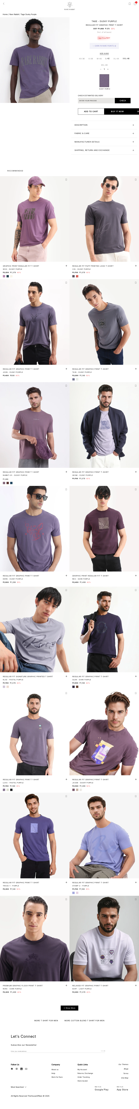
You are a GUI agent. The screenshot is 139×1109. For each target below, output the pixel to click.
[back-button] (4, 3)
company (55, 1064)
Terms (125, 1073)
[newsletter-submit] (103, 1051)
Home (5, 14)
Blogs (126, 1069)
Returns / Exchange (85, 1073)
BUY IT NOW (117, 111)
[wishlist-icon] (129, 4)
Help (53, 1073)
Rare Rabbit (14, 14)
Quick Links (83, 1064)
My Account (82, 1069)
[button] (66, 179)
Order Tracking (84, 1077)
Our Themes (123, 1064)
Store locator (83, 1081)
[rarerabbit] (69, 6)
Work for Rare (57, 1077)
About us (54, 1069)
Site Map (124, 1078)
